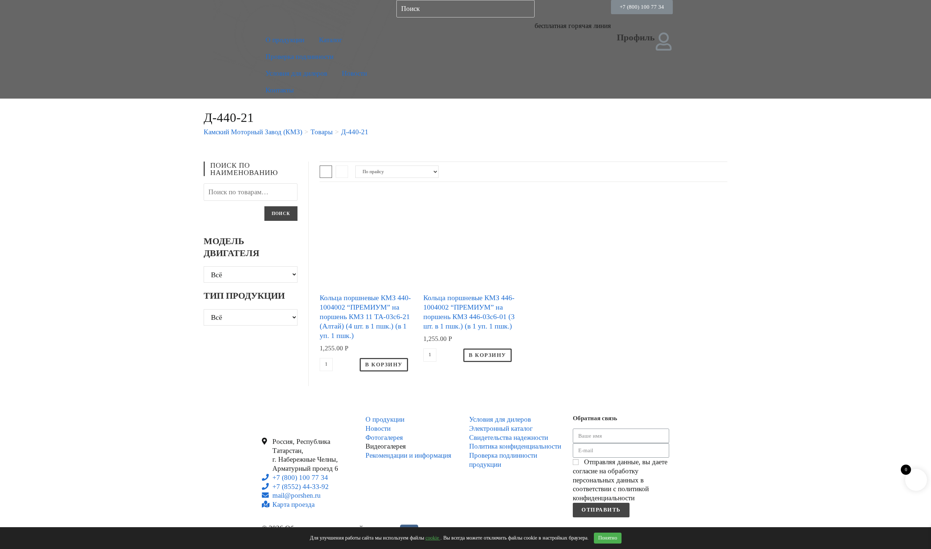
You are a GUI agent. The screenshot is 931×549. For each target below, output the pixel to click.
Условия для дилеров (296, 73)
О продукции (284, 40)
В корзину (384, 364)
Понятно (607, 538)
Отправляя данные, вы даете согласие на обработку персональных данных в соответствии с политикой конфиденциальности (620, 480)
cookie (432, 538)
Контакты (279, 90)
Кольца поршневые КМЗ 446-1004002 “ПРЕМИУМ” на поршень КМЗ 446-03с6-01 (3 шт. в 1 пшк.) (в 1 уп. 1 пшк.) (469, 312)
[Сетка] (326, 172)
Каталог (330, 40)
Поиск (281, 213)
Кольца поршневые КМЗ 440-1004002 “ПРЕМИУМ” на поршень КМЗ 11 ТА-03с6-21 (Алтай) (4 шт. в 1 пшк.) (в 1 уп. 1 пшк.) (365, 316)
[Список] (342, 172)
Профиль (636, 37)
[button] (642, 7)
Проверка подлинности (299, 56)
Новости (354, 73)
